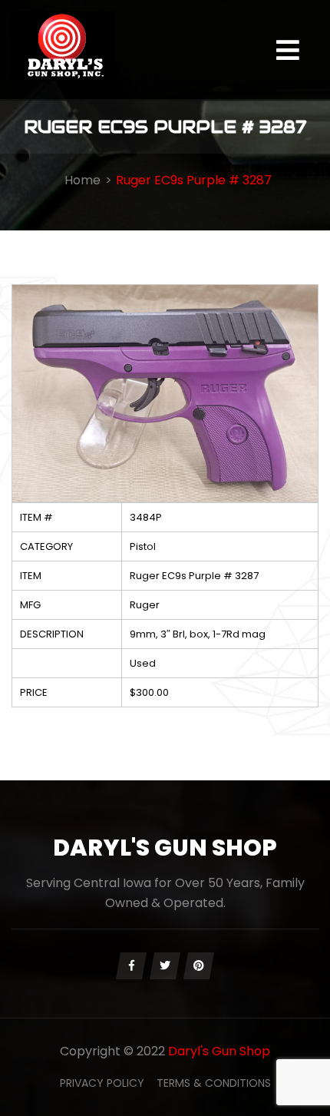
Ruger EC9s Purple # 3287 (194, 180)
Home (82, 180)
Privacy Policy (102, 1083)
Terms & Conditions (214, 1083)
